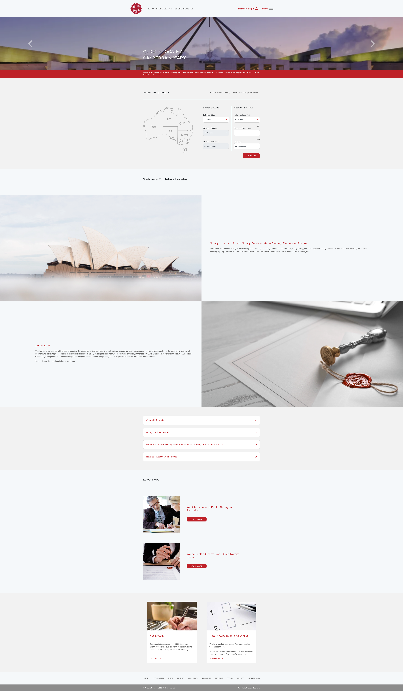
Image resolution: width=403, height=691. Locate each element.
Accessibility (193, 678)
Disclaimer (206, 678)
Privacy (230, 678)
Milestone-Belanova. (253, 688)
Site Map (240, 678)
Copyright (219, 678)
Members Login (246, 9)
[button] (30, 43)
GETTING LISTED (157, 659)
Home (146, 678)
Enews (170, 678)
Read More (196, 519)
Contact (180, 678)
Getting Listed (158, 678)
